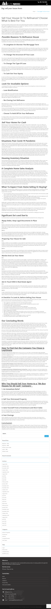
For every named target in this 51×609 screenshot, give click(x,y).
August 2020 (4, 474)
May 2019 (4, 499)
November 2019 (5, 487)
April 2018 (4, 525)
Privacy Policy (5, 582)
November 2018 (5, 511)
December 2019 (5, 485)
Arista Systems (39, 607)
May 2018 (4, 523)
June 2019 (4, 497)
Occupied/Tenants (6, 538)
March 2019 (4, 503)
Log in (3, 547)
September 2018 (5, 515)
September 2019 (5, 491)
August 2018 (4, 517)
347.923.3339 (11, 598)
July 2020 (4, 476)
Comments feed (5, 551)
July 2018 (4, 519)
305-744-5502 (43, 2)
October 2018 (5, 513)
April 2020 (4, 480)
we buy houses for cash (23, 352)
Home (34, 11)
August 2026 (4, 464)
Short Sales (4, 540)
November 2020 (5, 468)
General (4, 536)
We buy (18, 129)
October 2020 (5, 470)
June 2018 (4, 521)
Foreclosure (4, 534)
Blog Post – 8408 (5, 445)
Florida (4, 569)
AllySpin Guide (5, 451)
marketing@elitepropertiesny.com (16, 600)
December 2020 (5, 466)
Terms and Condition (6, 584)
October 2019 (5, 489)
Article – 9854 (5, 449)
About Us (4, 578)
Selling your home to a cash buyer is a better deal (32, 126)
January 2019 (5, 507)
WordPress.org (5, 553)
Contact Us (4, 580)
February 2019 (5, 505)
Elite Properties (37, 202)
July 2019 (4, 495)
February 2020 (5, 481)
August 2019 (4, 493)
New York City (10, 569)
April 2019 (4, 501)
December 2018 (5, 509)
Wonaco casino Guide (6, 447)
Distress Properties (6, 532)
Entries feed (4, 549)
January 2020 (5, 483)
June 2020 (4, 478)
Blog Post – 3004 (5, 443)
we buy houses (14, 203)
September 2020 (5, 472)
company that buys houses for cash (26, 410)
